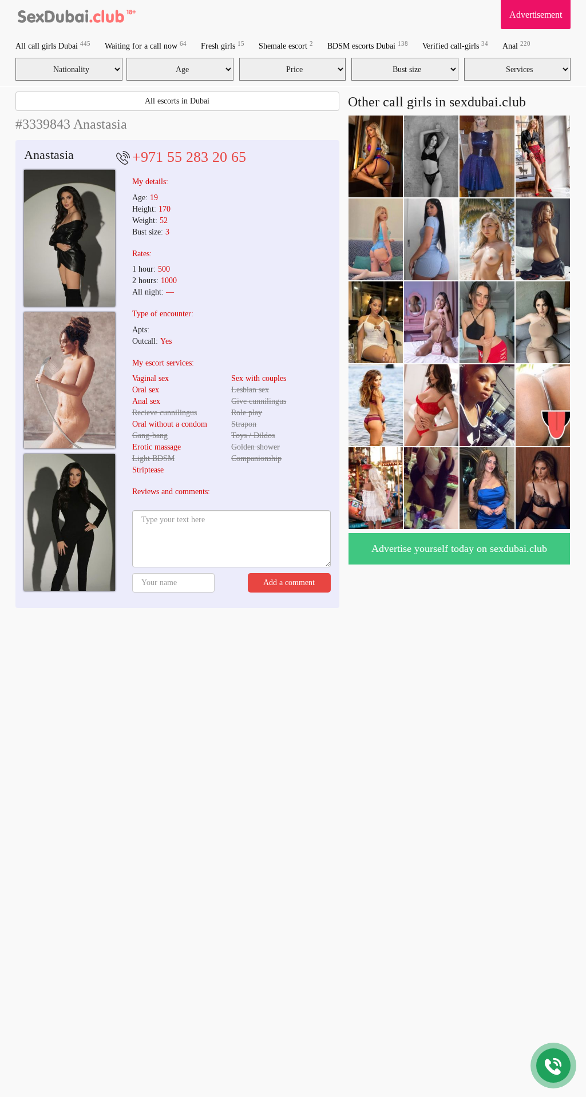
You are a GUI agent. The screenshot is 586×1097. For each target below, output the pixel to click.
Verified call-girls (455, 45)
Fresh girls (222, 45)
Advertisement (535, 14)
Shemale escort (286, 45)
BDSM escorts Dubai (367, 45)
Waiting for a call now (146, 45)
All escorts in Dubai (177, 101)
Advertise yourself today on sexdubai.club (459, 548)
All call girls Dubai (52, 45)
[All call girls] (76, 14)
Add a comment (289, 582)
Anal (516, 45)
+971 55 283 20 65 (189, 157)
